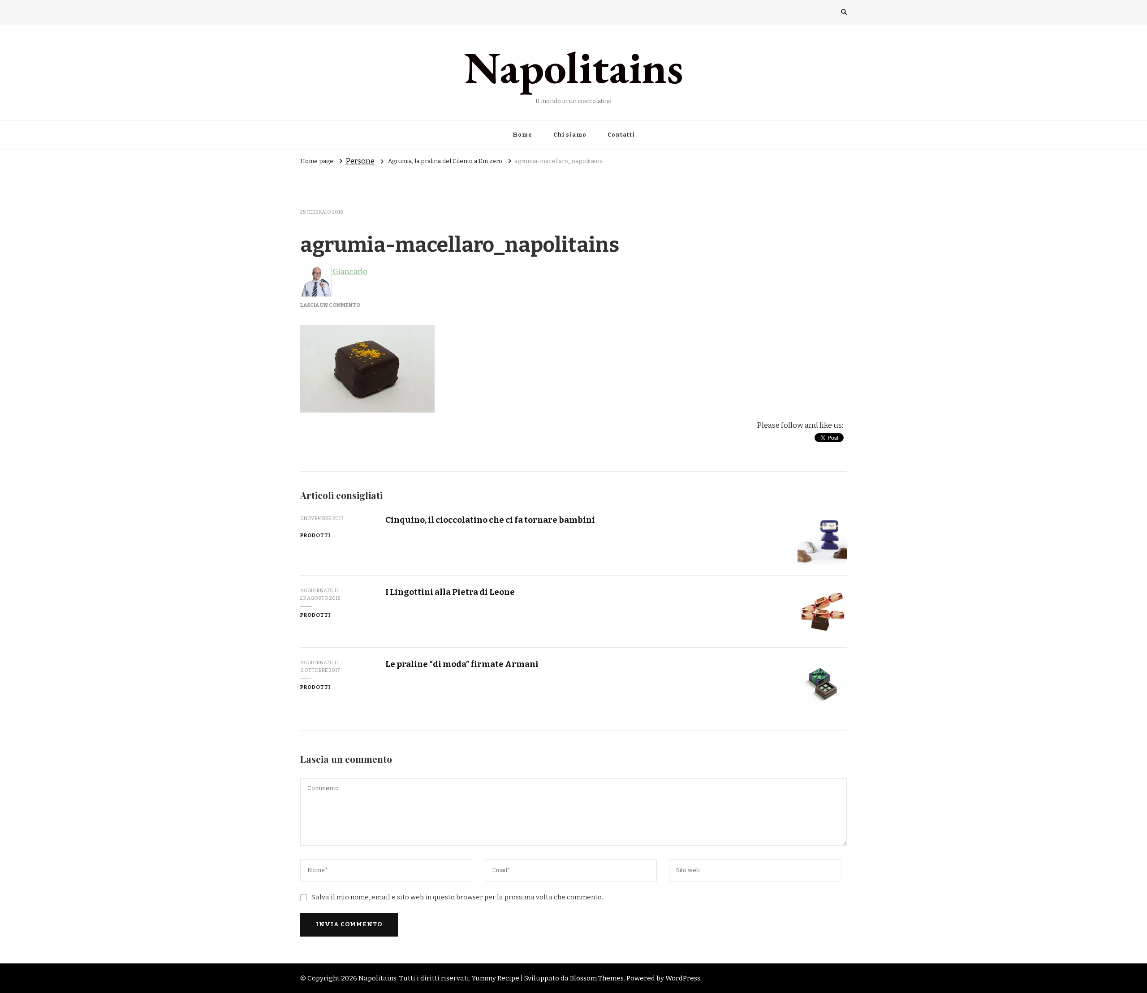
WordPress (682, 978)
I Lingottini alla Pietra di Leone (450, 592)
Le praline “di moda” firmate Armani (462, 664)
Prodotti (315, 535)
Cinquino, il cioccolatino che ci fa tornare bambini (490, 520)
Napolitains (573, 67)
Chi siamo (569, 135)
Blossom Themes (597, 978)
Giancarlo (349, 271)
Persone (360, 161)
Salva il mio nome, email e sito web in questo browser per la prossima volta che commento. (457, 897)
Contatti (621, 135)
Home (522, 135)
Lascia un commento (330, 305)
